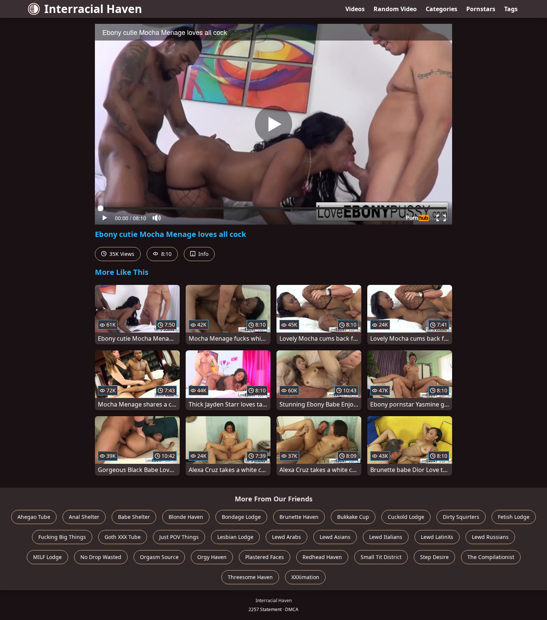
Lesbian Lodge (235, 536)
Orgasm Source (159, 556)
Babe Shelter (134, 516)
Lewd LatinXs (437, 536)
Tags (511, 9)
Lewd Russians (490, 536)
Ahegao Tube (33, 516)
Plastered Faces (264, 556)
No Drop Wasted (100, 556)
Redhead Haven (322, 556)
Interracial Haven (93, 8)
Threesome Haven (250, 577)
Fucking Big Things (62, 536)
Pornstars (480, 9)
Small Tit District (381, 556)
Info (202, 253)
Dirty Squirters (461, 516)
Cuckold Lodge (406, 516)
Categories (441, 9)
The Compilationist (490, 556)
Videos (355, 9)
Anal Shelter (84, 516)
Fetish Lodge (514, 516)
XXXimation (305, 577)
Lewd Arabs (286, 536)
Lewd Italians (385, 536)
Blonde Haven (186, 516)
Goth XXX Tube (123, 536)
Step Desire (434, 556)
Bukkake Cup (353, 516)
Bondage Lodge (241, 516)
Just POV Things (179, 536)
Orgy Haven (212, 556)
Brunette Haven (299, 516)
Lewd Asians (335, 536)
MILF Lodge (47, 556)
